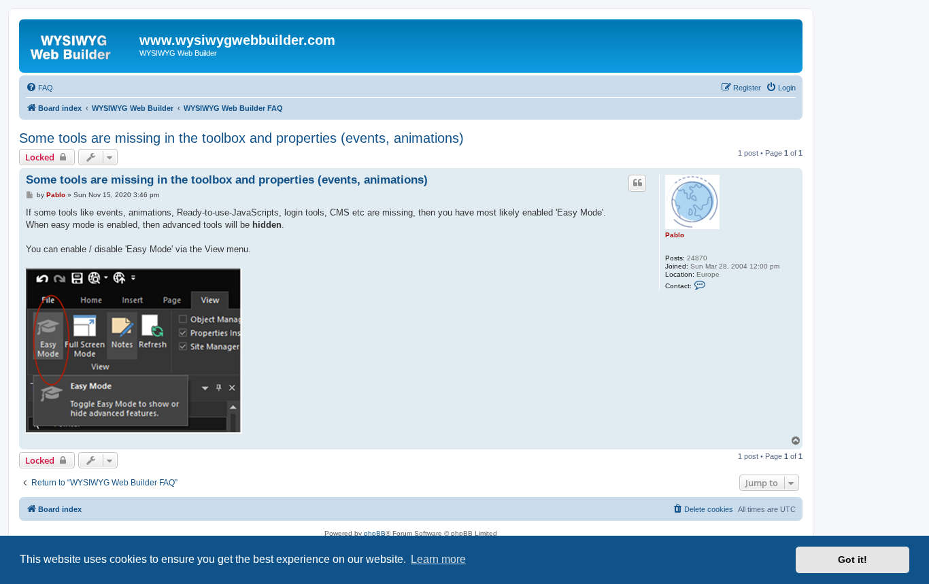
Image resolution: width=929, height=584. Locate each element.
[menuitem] (39, 88)
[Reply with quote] (637, 183)
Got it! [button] (852, 559)
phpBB (375, 533)
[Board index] (80, 44)
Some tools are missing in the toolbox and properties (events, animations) (241, 138)
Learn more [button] (438, 559)
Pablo (674, 235)
